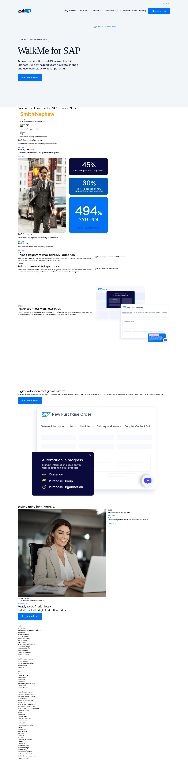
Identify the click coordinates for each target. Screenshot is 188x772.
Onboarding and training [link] (26, 696)
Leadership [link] (21, 737)
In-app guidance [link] (23, 661)
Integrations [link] (22, 642)
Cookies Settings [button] (23, 747)
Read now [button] (111, 515)
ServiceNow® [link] (22, 686)
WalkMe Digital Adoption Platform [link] (29, 630)
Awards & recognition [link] (25, 739)
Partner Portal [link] (22, 717)
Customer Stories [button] (128, 11)
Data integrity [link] (22, 698)
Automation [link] (22, 657)
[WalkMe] (25, 11)
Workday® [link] (21, 681)
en (167, 4)
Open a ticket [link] (22, 731)
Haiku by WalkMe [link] (23, 636)
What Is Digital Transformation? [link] (28, 708)
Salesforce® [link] (21, 679)
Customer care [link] (23, 675)
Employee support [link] (24, 690)
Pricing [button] (142, 11)
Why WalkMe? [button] (70, 11)
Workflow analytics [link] (24, 648)
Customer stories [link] (23, 710)
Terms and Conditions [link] (25, 752)
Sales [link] (19, 671)
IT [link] (18, 669)
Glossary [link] (21, 727)
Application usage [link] (24, 646)
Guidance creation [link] (24, 655)
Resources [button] (110, 11)
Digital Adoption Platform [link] (26, 706)
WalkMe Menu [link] (22, 665)
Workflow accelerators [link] (25, 659)
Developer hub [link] (23, 721)
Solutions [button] (96, 11)
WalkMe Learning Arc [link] (25, 634)
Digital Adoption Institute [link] (26, 725)
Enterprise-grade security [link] (26, 644)
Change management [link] (25, 694)
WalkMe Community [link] (24, 719)
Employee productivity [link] (25, 700)
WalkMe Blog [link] (22, 723)
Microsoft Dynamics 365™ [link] (26, 684)
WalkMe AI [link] (21, 632)
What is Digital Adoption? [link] (26, 704)
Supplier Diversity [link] (23, 758)
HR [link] (18, 673)
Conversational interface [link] (26, 663)
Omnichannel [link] (22, 640)
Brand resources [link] (23, 745)
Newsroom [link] (21, 714)
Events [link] (20, 712)
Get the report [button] (22, 604)
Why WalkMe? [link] (22, 628)
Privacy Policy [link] (22, 750)
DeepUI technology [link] (24, 638)
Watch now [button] (112, 523)
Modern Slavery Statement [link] (27, 756)
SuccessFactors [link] (23, 688)
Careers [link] (20, 741)
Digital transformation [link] (25, 692)
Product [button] (84, 11)
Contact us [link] (21, 743)
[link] (26, 622)
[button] (159, 11)
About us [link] (21, 735)
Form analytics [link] (23, 650)
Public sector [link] (22, 677)
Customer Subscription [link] (25, 754)
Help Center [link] (22, 729)
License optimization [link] (24, 653)
